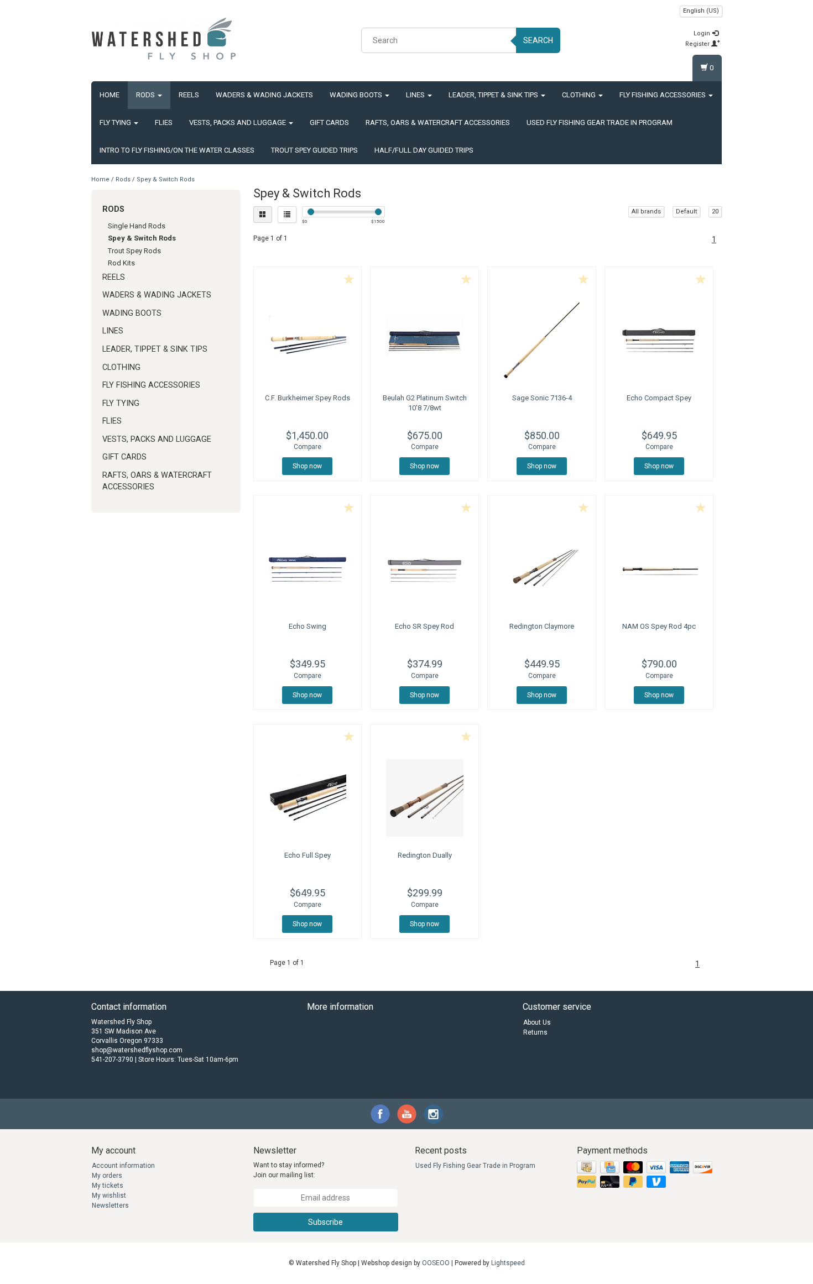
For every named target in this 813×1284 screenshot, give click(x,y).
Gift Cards (329, 122)
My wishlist (109, 1195)
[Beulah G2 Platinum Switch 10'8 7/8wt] (424, 340)
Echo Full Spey (307, 855)
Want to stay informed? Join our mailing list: (288, 1169)
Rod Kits (121, 263)
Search (538, 40)
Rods (146, 95)
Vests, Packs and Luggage (238, 122)
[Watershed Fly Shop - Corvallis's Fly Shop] (164, 38)
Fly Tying (116, 122)
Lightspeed (508, 1263)
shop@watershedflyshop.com (137, 1050)
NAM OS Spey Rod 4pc (659, 626)
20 (715, 211)
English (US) (701, 10)
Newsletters (110, 1205)
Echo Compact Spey (659, 398)
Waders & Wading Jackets (264, 95)
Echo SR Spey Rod (424, 626)
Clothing (579, 95)
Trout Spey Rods (134, 251)
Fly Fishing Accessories (663, 95)
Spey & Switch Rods (166, 179)
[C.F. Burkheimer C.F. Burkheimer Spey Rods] (307, 340)
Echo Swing (307, 626)
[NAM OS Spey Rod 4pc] (659, 569)
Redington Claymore (541, 626)
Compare (307, 447)
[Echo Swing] (307, 569)
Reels (189, 95)
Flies (164, 122)
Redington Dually (425, 855)
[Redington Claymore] (541, 569)
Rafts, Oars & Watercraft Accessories (438, 122)
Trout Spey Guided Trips (314, 150)
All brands (646, 211)
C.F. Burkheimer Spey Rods (307, 398)
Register (698, 44)
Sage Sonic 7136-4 (542, 398)
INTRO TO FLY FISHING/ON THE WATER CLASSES (177, 150)
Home (109, 95)
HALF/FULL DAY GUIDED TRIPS (423, 150)
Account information (123, 1166)
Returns (535, 1032)
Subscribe (325, 1222)
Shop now (307, 466)
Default (686, 211)
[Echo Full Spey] (307, 797)
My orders (107, 1175)
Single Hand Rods (136, 226)
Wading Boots (357, 95)
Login (703, 33)
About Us (537, 1022)
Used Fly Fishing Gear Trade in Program (600, 122)
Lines (416, 95)
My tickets (107, 1185)
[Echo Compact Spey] (659, 340)
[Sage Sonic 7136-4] (541, 340)
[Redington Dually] (424, 797)
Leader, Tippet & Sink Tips (494, 95)
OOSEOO (436, 1263)
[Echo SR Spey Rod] (424, 569)
